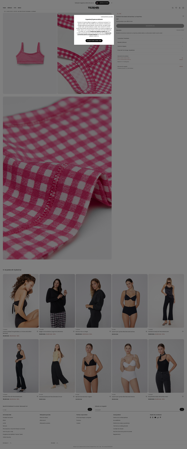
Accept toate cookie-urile (94, 40)
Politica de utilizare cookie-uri (98, 31)
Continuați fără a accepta (107, 16)
